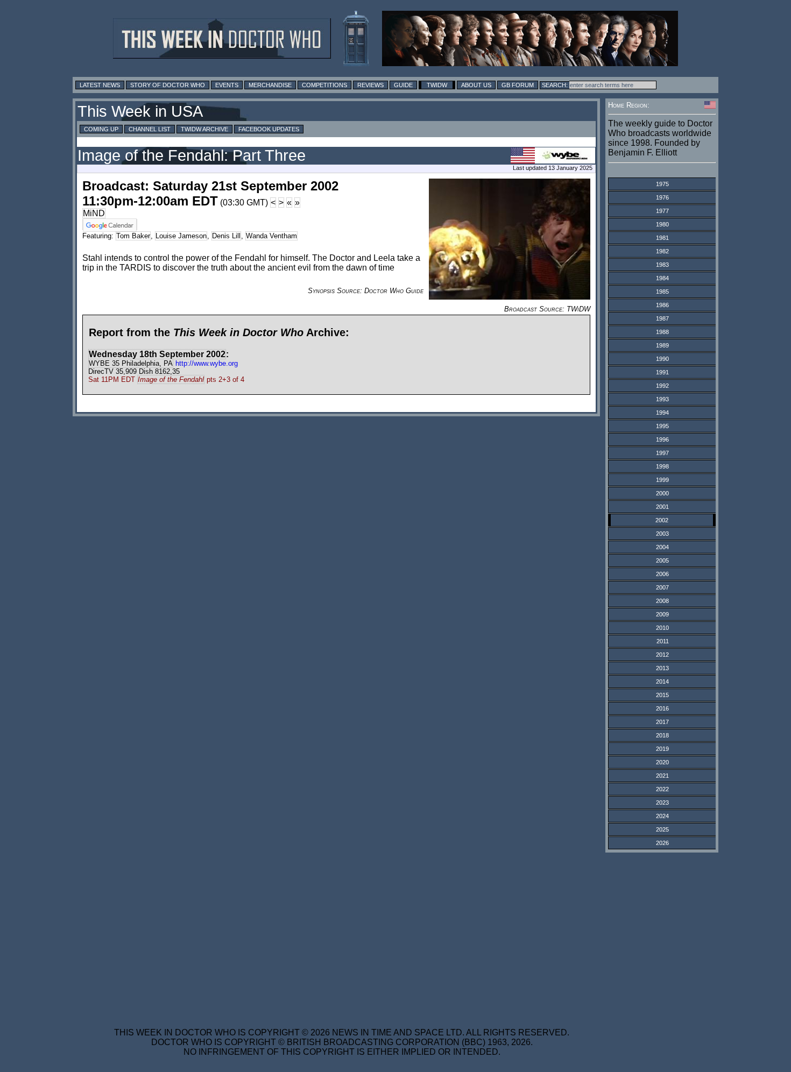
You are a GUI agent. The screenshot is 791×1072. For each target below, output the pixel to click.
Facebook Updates (268, 129)
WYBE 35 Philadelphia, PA (131, 363)
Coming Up (101, 129)
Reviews (370, 85)
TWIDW (437, 85)
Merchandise (270, 85)
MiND (94, 213)
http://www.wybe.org (206, 363)
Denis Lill (226, 236)
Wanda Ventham (271, 236)
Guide (403, 85)
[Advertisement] (342, 933)
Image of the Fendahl (171, 379)
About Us (476, 85)
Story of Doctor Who (167, 85)
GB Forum (518, 85)
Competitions (324, 85)
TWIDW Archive (204, 129)
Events (226, 85)
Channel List (150, 129)
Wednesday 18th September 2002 (157, 354)
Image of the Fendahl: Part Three (191, 155)
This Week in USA (140, 111)
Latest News (100, 85)
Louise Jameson (181, 236)
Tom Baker (133, 236)
